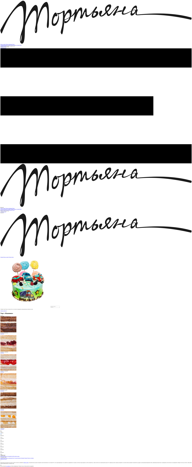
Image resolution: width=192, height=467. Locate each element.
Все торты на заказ (16, 456)
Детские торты (11, 257)
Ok (0, 465)
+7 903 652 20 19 (3, 46)
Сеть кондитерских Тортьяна (5, 45)
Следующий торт (10, 456)
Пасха (13, 44)
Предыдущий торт (3, 456)
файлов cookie (26, 462)
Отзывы (11, 45)
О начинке (2, 333)
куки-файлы (8, 466)
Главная (1, 257)
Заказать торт (3, 455)
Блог (21, 45)
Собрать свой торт (3, 310)
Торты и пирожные (9, 44)
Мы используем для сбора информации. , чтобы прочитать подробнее (17, 466)
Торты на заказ (2, 44)
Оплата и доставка (16, 45)
